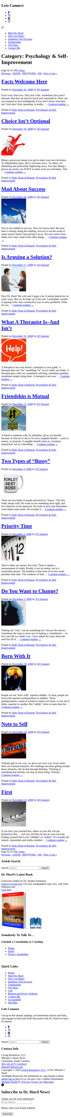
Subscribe (7, 1114)
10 (13, 73)
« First (20, 70)
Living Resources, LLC (33, 1070)
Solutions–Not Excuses (20, 39)
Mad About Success (23, 189)
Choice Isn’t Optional (25, 121)
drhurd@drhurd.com (12, 1067)
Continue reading (58, 104)
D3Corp (26, 1082)
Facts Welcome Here (24, 81)
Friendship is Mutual (25, 396)
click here (6, 889)
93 (31, 73)
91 (26, 73)
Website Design (9, 1082)
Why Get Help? (16, 36)
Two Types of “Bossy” (25, 461)
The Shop (13, 45)
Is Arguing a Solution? (26, 257)
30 (19, 73)
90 (23, 73)
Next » (47, 73)
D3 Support (43, 89)
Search (4, 867)
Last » (54, 73)
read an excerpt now (11, 883)
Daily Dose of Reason (23, 109)
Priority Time (16, 526)
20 (16, 73)
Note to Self (14, 724)
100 (39, 73)
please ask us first (10, 1079)
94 (34, 73)
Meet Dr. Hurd (15, 33)
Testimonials (14, 42)
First (6, 792)
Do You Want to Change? (29, 591)
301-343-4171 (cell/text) (14, 1064)
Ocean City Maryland (42, 1082)
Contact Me (14, 48)
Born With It (15, 656)
